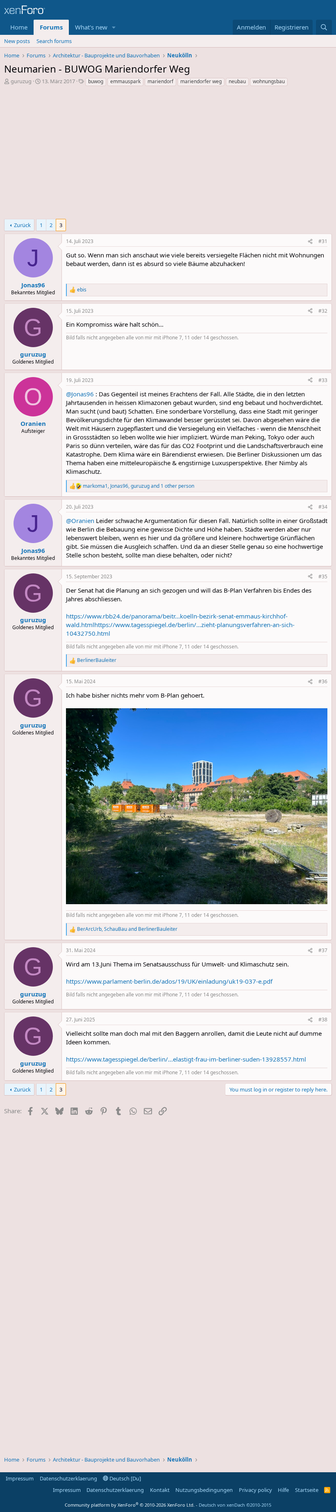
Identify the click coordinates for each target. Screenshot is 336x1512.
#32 (322, 310)
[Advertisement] (168, 155)
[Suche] (324, 27)
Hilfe (283, 1490)
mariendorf (160, 81)
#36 (322, 681)
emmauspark (125, 81)
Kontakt (160, 1490)
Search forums (54, 41)
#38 (322, 1019)
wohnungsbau (269, 81)
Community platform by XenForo (130, 1505)
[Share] (310, 241)
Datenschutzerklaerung (68, 1478)
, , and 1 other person (138, 486)
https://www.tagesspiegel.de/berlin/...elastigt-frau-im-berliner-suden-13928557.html (186, 1059)
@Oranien (80, 520)
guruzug (21, 81)
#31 (322, 241)
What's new (91, 27)
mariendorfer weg (201, 81)
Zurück (22, 225)
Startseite (306, 1490)
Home (18, 27)
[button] (114, 27)
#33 (322, 380)
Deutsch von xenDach (235, 1505)
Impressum (20, 1478)
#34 (322, 506)
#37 (322, 950)
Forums (51, 27)
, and (127, 929)
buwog (95, 81)
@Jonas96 (80, 394)
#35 (322, 576)
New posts (17, 41)
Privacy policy (255, 1490)
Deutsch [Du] (124, 1478)
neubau (237, 81)
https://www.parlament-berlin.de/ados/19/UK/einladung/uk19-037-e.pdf (169, 981)
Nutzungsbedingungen (204, 1490)
